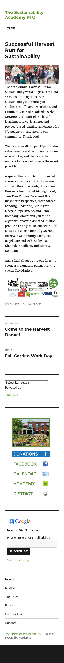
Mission (10, 588)
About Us (11, 596)
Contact (11, 623)
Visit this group (18, 560)
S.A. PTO (14, 304)
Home (9, 579)
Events (10, 605)
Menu (11, 27)
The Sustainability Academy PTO (24, 15)
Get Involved (14, 614)
